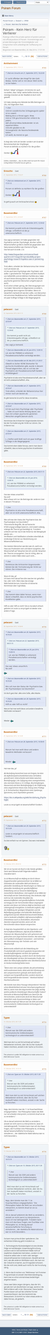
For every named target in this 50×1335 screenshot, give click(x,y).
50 (26, 56)
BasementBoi (10, 213)
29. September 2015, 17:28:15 (13, 820)
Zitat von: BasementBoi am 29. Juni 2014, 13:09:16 (24, 350)
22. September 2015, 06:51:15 (13, 313)
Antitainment (11, 63)
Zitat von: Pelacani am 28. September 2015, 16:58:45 (25, 742)
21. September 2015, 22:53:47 (13, 217)
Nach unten (7, 56)
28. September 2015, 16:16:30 (13, 466)
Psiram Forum (11, 8)
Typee (7, 1017)
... (24, 56)
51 (29, 56)
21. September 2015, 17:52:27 (13, 175)
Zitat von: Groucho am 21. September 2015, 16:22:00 (25, 73)
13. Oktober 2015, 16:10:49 (12, 1151)
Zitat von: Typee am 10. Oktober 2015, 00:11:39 (24, 1074)
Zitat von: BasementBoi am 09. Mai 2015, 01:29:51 (24, 361)
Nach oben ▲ (33, 1330)
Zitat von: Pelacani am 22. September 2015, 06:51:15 (25, 472)
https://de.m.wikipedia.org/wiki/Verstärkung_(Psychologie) (25, 798)
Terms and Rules (22, 1330)
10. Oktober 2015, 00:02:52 (12, 864)
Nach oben (6, 1315)
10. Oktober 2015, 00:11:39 (12, 1022)
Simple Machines (33, 1332)
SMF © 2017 (23, 1332)
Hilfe (13, 1330)
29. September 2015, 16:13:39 (13, 736)
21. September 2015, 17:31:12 (13, 67)
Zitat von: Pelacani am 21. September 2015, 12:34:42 (25, 223)
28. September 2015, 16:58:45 (13, 626)
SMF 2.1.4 (15, 1332)
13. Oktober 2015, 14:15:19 (12, 1069)
